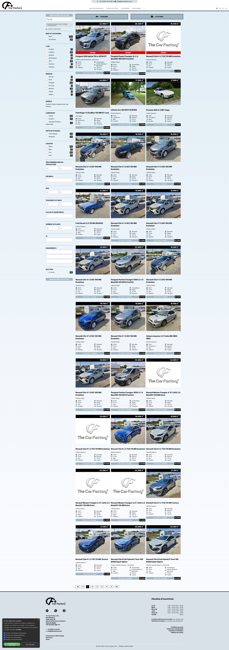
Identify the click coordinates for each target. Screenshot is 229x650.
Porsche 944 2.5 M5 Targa (158, 110)
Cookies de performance (13, 637)
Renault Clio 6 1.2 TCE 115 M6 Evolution (163, 56)
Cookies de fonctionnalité (14, 639)
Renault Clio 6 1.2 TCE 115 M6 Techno (162, 503)
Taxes (47, 639)
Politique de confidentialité (175, 629)
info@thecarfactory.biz (124, 1)
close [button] (38, 619)
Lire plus (18, 629)
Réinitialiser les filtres (59, 15)
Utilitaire (159, 17)
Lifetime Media (128, 646)
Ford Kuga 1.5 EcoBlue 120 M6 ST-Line (92, 113)
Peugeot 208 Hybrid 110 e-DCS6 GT (91, 56)
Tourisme (104, 17)
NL (223, 8)
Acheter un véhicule (96, 8)
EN (220, 8)
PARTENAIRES (136, 8)
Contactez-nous (112, 8)
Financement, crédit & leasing (55, 636)
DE (226, 8)
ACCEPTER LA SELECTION (12, 644)
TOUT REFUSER (30, 644)
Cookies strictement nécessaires (16, 633)
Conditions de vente (177, 627)
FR (217, 8)
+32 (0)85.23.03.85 (106, 1)
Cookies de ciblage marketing (15, 635)
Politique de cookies (177, 632)
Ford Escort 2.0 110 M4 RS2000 (89, 223)
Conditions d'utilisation (176, 630)
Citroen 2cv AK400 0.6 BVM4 (124, 110)
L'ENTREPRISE (125, 8)
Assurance (49, 637)
